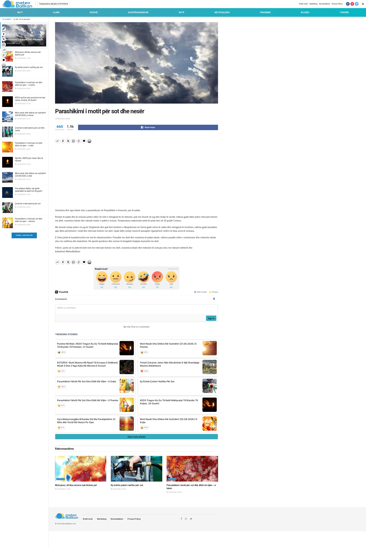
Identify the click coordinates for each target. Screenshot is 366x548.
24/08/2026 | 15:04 (63, 489)
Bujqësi (305, 12)
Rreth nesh (303, 4)
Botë (181, 12)
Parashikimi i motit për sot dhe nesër (23, 39)
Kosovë (94, 12)
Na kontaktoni (324, 4)
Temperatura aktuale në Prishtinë (53, 4)
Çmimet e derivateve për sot (28, 203)
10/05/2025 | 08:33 (62, 119)
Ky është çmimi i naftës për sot (29, 67)
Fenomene (265, 12)
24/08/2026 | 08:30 (119, 489)
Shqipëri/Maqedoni (138, 12)
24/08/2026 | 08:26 (175, 492)
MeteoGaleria (222, 12)
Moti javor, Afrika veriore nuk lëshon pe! (76, 485)
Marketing (313, 4)
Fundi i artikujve (24, 235)
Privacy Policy (337, 4)
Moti (20, 12)
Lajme (56, 12)
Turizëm (344, 12)
